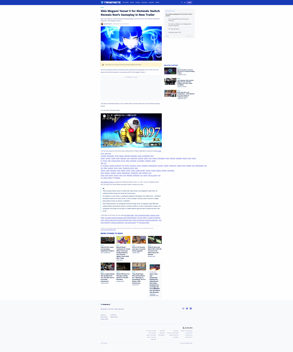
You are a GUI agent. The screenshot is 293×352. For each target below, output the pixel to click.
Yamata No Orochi (128, 168)
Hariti (107, 170)
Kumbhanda (146, 156)
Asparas (164, 170)
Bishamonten (126, 173)
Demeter (160, 165)
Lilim (128, 158)
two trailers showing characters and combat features (121, 217)
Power (116, 168)
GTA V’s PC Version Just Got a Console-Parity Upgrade (139, 249)
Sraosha (140, 158)
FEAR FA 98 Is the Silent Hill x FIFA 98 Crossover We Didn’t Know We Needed (154, 250)
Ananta (119, 173)
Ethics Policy (104, 317)
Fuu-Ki (123, 160)
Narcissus (133, 165)
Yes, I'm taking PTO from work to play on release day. (178, 19)
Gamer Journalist (151, 335)
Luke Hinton (135, 285)
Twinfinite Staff (181, 74)
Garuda (111, 165)
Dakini (110, 178)
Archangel (117, 165)
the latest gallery (144, 222)
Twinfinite (162, 330)
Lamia (145, 175)
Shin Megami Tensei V (107, 182)
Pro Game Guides (151, 330)
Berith (143, 170)
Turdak (113, 158)
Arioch (139, 156)
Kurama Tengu (115, 160)
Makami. (117, 178)
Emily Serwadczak (105, 252)
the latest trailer (129, 215)
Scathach (148, 160)
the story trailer (141, 217)
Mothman (123, 158)
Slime (127, 160)
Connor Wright (105, 283)
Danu (120, 175)
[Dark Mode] (184, 2)
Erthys (127, 165)
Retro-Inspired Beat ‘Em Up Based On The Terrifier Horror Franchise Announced (107, 277)
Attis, (106, 175)
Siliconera (162, 332)
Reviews (144, 2)
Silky (109, 160)
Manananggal (153, 165)
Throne (105, 160)
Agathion (113, 173)
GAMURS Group (188, 343)
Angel (116, 156)
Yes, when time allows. (174, 29)
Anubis (153, 170)
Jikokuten (129, 175)
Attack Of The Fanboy (186, 330)
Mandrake (134, 156)
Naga (118, 170)
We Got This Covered (172, 332)
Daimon (121, 156)
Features (125, 2)
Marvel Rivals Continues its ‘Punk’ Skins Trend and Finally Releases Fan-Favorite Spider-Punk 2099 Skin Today (123, 252)
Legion (139, 165)
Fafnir (118, 158)
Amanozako (110, 156)
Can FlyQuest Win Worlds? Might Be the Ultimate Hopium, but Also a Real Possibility (185, 83)
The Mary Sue (188, 335)
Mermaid (127, 156)
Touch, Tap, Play (151, 337)
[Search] (181, 2)
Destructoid (189, 332)
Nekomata (136, 175)
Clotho (105, 178)
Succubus (106, 165)
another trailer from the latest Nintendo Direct (118, 220)
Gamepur (176, 330)
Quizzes (151, 2)
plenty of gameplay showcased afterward (145, 220)
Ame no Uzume (152, 175)
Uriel (150, 158)
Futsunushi (133, 158)
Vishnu (133, 170)
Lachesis (110, 168)
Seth (140, 173)
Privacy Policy (104, 319)
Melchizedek (199, 165)
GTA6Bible (153, 339)
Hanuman (113, 170)
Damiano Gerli (136, 252)
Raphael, (145, 173)
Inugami (108, 158)
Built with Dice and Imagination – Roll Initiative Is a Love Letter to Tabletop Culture (185, 95)
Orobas (154, 158)
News (132, 2)
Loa (141, 175)
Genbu (146, 158)
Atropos (116, 175)
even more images (130, 222)
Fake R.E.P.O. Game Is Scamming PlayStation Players (107, 249)
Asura (120, 168)
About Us (103, 314)
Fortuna (148, 170)
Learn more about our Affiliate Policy (108, 229)
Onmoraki (133, 160)
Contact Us (113, 314)
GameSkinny (161, 335)
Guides (138, 2)
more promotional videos (142, 215)
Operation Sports (173, 335)
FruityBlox (175, 337)
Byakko (123, 170)
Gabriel (138, 170)
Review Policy (114, 317)
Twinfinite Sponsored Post (154, 295)
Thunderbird (134, 173)
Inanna (111, 175)
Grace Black (119, 260)
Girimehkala (161, 158)
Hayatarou (144, 165)
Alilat (105, 168)
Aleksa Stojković (182, 86)
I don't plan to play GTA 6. (174, 32)
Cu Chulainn (140, 160)
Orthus (128, 170)
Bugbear (107, 173)
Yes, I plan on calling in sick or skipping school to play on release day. (179, 24)
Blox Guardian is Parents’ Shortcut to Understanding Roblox (185, 71)
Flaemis (158, 170)
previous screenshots (117, 222)
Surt (124, 175)
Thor (123, 165)
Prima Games (152, 332)
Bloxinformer (188, 337)
